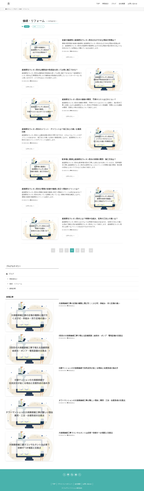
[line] (68, 474)
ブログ (27, 26)
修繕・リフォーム (15, 284)
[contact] (75, 474)
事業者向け (13, 279)
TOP (53, 484)
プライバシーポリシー (65, 484)
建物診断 (12, 288)
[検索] (79, 474)
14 (91, 250)
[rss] (72, 474)
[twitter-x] (64, 474)
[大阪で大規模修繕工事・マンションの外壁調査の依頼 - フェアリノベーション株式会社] (8, 3)
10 (83, 250)
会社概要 (78, 484)
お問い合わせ (87, 484)
